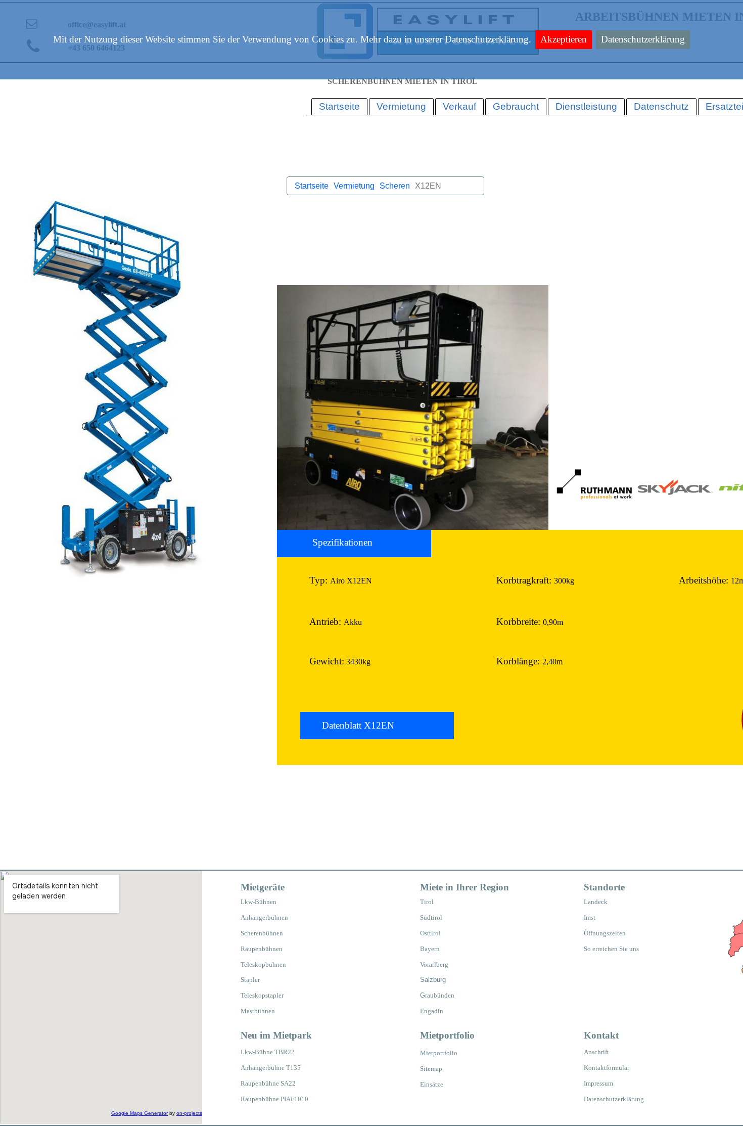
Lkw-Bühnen (258, 902)
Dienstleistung (586, 106)
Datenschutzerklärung (643, 39)
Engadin (431, 1011)
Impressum (598, 1083)
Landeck (596, 902)
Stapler (250, 979)
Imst (589, 917)
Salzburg (433, 979)
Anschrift (596, 1052)
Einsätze (431, 1084)
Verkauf (459, 106)
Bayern (430, 949)
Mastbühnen (258, 1011)
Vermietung (354, 186)
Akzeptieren (563, 39)
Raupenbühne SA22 (268, 1083)
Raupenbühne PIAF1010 (274, 1099)
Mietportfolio (438, 1053)
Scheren (395, 186)
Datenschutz (661, 106)
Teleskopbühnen (263, 964)
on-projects (189, 1113)
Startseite (312, 186)
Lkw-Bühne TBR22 (268, 1052)
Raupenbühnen (262, 949)
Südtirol (431, 917)
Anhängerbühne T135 (271, 1067)
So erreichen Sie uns (611, 949)
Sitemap (431, 1068)
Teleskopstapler (262, 995)
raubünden (439, 995)
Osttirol (430, 933)
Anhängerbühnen (264, 917)
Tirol (427, 902)
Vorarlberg (434, 964)
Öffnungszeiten (605, 933)
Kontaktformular (606, 1067)
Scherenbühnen (262, 933)
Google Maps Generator (139, 1113)
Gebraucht (516, 106)
